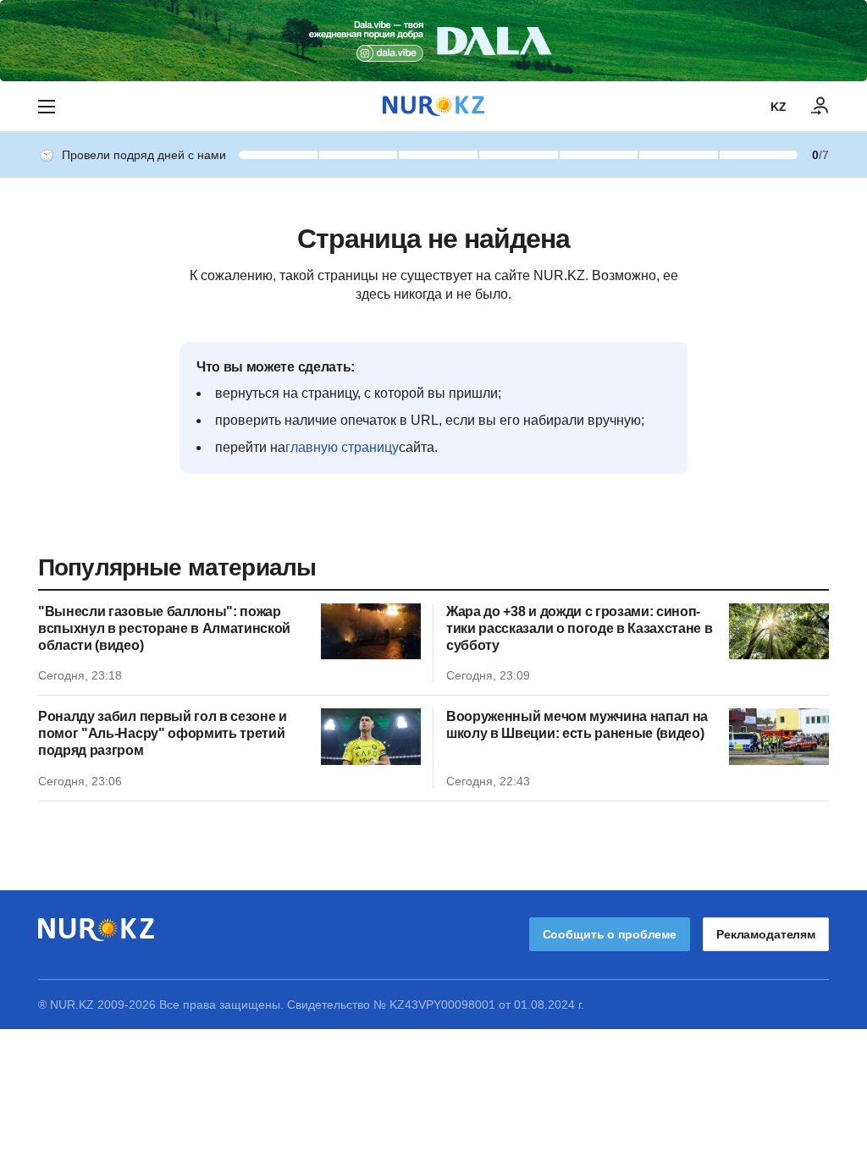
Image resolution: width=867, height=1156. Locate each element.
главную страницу (342, 447)
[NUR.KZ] (433, 106)
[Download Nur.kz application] (433, 40)
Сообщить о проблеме (609, 934)
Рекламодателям (765, 934)
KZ (778, 106)
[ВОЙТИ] (820, 107)
